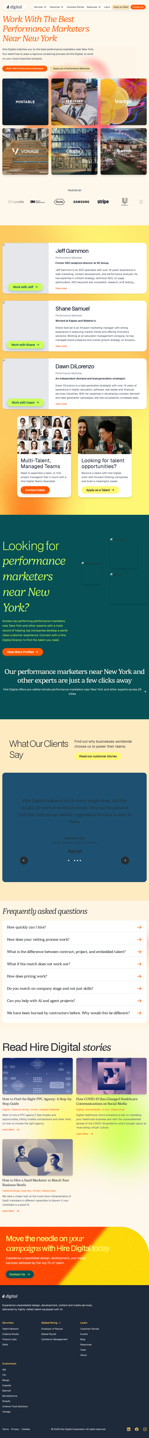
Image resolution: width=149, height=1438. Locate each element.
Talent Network (10, 1328)
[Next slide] (125, 860)
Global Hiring (49, 1322)
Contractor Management (54, 1339)
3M (4, 1369)
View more (61, 288)
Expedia (6, 1385)
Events (84, 1334)
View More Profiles (20, 652)
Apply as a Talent (98, 490)
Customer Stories (75, 7)
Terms (5, 1429)
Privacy (15, 1429)
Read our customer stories (98, 756)
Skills (5, 1344)
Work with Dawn (23, 402)
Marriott (6, 1390)
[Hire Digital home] (14, 7)
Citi (4, 1374)
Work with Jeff (23, 287)
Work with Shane (23, 345)
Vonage (6, 1411)
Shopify (6, 1401)
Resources (86, 1344)
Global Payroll (48, 1334)
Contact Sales (35, 490)
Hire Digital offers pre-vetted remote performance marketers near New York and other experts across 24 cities (72, 691)
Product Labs (9, 1339)
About (83, 1355)
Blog (82, 1339)
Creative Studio (10, 1334)
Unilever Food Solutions (15, 1406)
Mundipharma (9, 1395)
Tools (83, 1349)
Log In (107, 7)
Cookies (26, 1429)
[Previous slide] (24, 860)
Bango (5, 1380)
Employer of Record (52, 1328)
